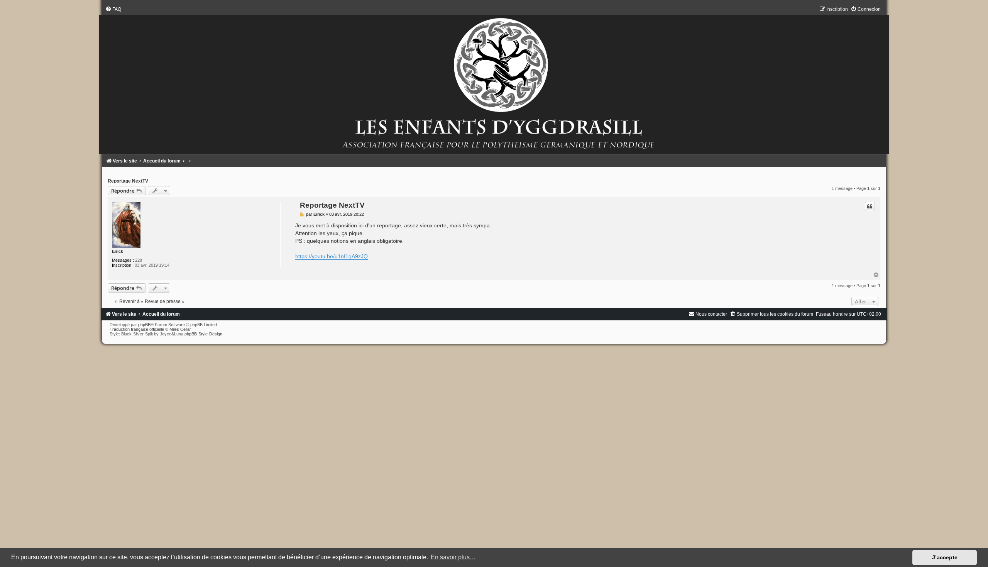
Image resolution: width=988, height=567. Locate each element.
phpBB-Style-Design (203, 334)
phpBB (144, 324)
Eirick (117, 251)
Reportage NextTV (128, 181)
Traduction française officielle (137, 329)
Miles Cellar (180, 329)
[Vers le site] (494, 80)
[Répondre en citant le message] (870, 206)
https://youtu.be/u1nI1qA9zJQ (331, 256)
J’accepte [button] (945, 557)
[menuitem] (113, 9)
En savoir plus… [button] (453, 557)
